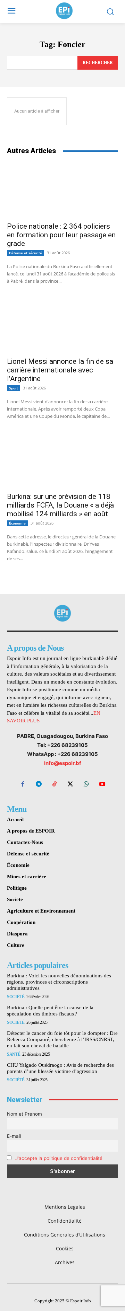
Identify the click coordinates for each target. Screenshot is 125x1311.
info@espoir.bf (62, 763)
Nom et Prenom (24, 1114)
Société (16, 996)
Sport (13, 388)
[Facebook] (23, 784)
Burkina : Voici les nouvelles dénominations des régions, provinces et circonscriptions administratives (59, 982)
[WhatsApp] (86, 784)
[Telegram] (39, 784)
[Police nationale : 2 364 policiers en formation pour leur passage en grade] (62, 190)
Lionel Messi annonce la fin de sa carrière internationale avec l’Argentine (60, 370)
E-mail (14, 1136)
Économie (17, 523)
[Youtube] (102, 784)
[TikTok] (54, 784)
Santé (13, 1054)
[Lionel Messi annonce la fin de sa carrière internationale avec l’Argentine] (62, 325)
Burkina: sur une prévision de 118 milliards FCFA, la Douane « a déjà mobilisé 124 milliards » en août (60, 505)
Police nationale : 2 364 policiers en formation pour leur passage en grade (61, 235)
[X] (70, 784)
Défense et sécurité (25, 252)
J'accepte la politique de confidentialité (58, 1158)
